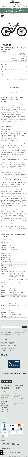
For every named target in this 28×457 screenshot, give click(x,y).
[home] (14, 1)
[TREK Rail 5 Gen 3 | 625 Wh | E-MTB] (14, 27)
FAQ (2, 416)
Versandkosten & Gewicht (21, 63)
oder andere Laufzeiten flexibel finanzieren (17, 60)
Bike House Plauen (10, 452)
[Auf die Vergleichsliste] (11, 92)
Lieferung (3, 393)
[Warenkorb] (26, 6)
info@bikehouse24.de (6, 344)
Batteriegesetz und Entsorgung (19, 403)
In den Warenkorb (15, 87)
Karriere (16, 407)
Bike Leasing (4, 407)
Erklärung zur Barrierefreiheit (5, 418)
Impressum (17, 393)
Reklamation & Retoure (7, 399)
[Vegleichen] (9, 6)
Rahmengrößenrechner (7, 411)
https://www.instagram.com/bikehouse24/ (4, 355)
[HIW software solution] (23, 456)
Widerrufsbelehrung (19, 401)
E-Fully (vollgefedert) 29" (7, 13)
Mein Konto (4, 401)
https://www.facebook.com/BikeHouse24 (7, 355)
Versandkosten (5, 395)
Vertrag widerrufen (6, 381)
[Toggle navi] (3, 6)
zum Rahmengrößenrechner (14, 69)
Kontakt (3, 414)
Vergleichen (4, 403)
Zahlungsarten (4, 397)
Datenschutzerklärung (11, 334)
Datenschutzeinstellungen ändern (14, 385)
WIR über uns (17, 391)
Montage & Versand (6, 391)
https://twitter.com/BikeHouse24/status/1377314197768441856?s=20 (2, 355)
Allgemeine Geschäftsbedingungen (20, 396)
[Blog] (6, 6)
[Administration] (26, 456)
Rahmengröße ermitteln (7, 409)
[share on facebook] (16, 92)
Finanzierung (4, 405)
